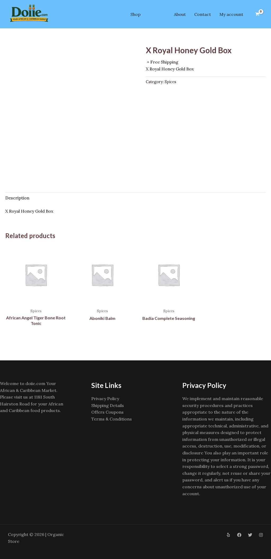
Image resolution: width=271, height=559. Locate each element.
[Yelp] (228, 535)
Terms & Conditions (111, 419)
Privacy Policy (105, 398)
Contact (202, 14)
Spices (170, 81)
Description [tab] (17, 197)
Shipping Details (107, 405)
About (180, 14)
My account (231, 14)
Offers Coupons (107, 412)
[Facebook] (239, 535)
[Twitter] (250, 535)
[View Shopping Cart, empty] (257, 14)
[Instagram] (261, 535)
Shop (135, 14)
